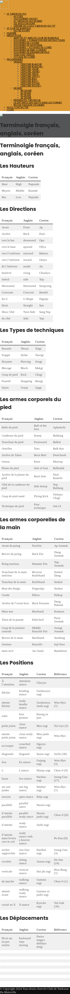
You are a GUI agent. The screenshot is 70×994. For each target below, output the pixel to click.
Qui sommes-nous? (26, 18)
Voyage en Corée (24, 57)
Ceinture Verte (29, 74)
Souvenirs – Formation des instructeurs (39, 40)
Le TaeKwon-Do (16, 14)
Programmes (15, 59)
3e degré (25, 95)
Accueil (18, 16)
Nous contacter (17, 107)
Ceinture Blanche (31, 64)
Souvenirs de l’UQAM (26, 42)
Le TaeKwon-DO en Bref (28, 21)
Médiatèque (14, 35)
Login (10, 109)
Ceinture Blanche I (31, 66)
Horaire (11, 33)
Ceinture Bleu (28, 78)
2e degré (25, 93)
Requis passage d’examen (29, 105)
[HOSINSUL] (4, 8)
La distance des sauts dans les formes (38, 102)
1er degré (26, 90)
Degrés (18, 88)
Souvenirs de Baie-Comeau (30, 50)
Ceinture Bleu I (29, 81)
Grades (18, 62)
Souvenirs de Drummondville (31, 52)
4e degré (25, 98)
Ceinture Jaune (29, 69)
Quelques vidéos (24, 54)
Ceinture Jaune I (30, 71)
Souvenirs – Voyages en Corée (33, 47)
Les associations (24, 23)
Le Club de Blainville (19, 28)
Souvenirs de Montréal (28, 45)
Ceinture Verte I (30, 76)
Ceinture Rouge (30, 83)
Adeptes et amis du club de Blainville (36, 38)
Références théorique (27, 100)
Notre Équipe (22, 30)
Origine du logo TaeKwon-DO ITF (34, 26)
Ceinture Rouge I (30, 86)
